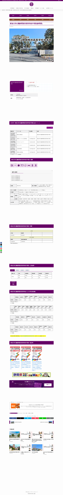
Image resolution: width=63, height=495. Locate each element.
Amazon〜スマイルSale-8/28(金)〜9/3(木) (36, 404)
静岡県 (32, 413)
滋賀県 (42, 15)
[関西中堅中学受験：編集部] (31, 4)
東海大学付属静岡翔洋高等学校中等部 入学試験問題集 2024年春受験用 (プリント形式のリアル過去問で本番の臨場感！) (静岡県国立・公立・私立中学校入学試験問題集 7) (37, 366)
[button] (13, 418)
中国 (35, 19)
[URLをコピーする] (50, 418)
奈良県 (35, 15)
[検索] (60, 0)
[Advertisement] (31, 70)
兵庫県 (20, 15)
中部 (20, 19)
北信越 (13, 19)
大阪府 (13, 15)
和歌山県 (50, 15)
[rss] (58, 0)
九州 (50, 19)
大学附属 (29, 413)
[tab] (12, 270)
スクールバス (20, 413)
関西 (28, 19)
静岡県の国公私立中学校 (14, 413)
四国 (42, 19)
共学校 (26, 413)
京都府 (28, 15)
